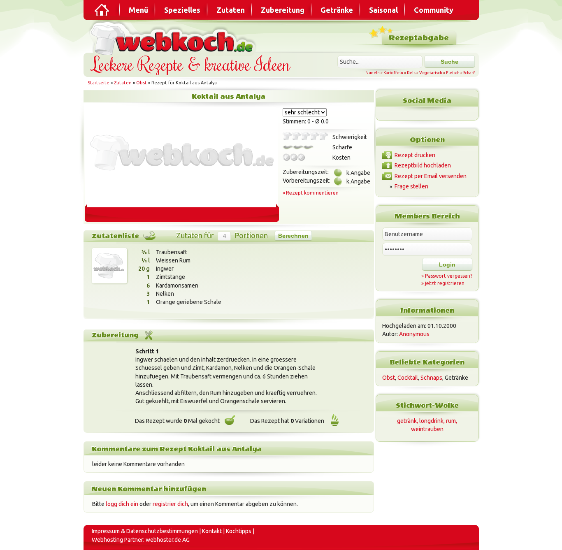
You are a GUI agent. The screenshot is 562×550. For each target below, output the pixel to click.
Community (433, 10)
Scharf (469, 72)
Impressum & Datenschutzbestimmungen (145, 531)
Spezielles (182, 10)
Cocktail (407, 377)
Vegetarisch (430, 72)
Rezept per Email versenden (431, 176)
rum (451, 421)
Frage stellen (411, 186)
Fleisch (453, 72)
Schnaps (431, 377)
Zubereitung (282, 10)
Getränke (336, 10)
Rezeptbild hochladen (423, 165)
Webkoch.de (174, 38)
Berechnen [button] (293, 235)
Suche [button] (449, 61)
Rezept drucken (415, 155)
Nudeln (372, 72)
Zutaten (230, 10)
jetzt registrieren (444, 283)
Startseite (98, 82)
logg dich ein (122, 504)
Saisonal (383, 10)
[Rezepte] (102, 10)
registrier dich (170, 504)
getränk (407, 421)
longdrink (431, 421)
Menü (138, 10)
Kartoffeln (393, 72)
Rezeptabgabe (418, 38)
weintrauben (427, 429)
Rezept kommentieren (312, 192)
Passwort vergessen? (448, 275)
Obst (141, 82)
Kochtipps (238, 531)
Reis (411, 72)
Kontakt (212, 531)
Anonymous (414, 334)
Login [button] (447, 264)
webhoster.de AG (168, 539)
